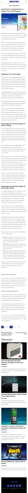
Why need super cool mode (21, 333)
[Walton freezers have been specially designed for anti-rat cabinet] (14, 350)
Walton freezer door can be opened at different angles (14, 395)
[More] (19, 327)
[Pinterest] (14, 486)
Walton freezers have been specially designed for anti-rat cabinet (12, 362)
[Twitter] (17, 486)
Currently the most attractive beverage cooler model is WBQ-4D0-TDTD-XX (13, 428)
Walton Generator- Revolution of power (13, 462)
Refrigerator (16, 5)
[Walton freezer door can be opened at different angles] (14, 384)
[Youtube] (20, 486)
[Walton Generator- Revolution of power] (14, 451)
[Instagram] (11, 486)
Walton (21, 319)
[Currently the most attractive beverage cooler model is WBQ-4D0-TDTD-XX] (14, 416)
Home (10, 5)
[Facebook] (8, 486)
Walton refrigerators (5, 315)
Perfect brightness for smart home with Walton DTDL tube (7, 334)
